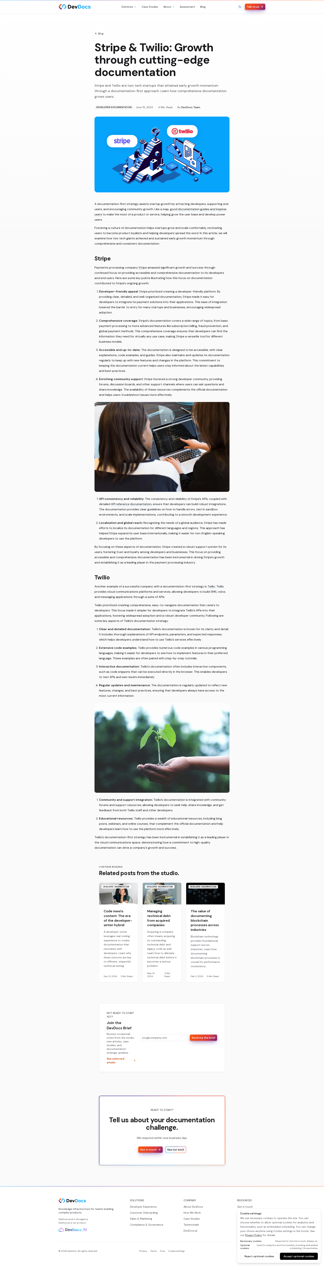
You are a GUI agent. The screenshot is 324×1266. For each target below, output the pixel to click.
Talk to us (253, 6)
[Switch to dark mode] (239, 6)
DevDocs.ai (64, 1222)
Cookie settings (176, 1251)
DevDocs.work (65, 1219)
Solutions (127, 6)
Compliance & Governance (146, 1224)
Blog (203, 6)
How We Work (192, 1212)
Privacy (143, 1251)
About (167, 6)
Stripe (143, 267)
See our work (175, 1149)
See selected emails (115, 1060)
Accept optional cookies (299, 1256)
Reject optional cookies (259, 1256)
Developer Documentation (114, 107)
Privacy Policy (253, 1235)
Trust (162, 1251)
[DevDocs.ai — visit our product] (72, 1230)
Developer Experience (143, 1206)
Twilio (211, 586)
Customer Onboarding (144, 1212)
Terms (153, 1251)
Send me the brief (203, 1037)
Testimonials (191, 1224)
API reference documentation (131, 504)
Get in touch (148, 1149)
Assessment (187, 6)
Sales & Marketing (141, 1218)
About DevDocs (193, 1206)
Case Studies (150, 6)
